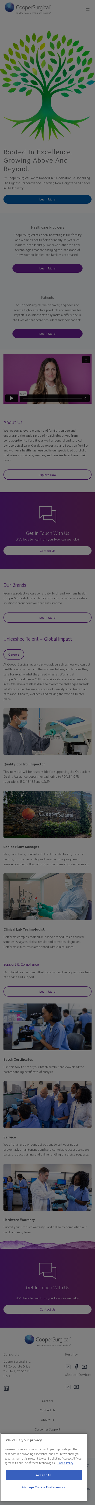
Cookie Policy (65, 1463)
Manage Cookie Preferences (43, 1487)
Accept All (43, 1475)
